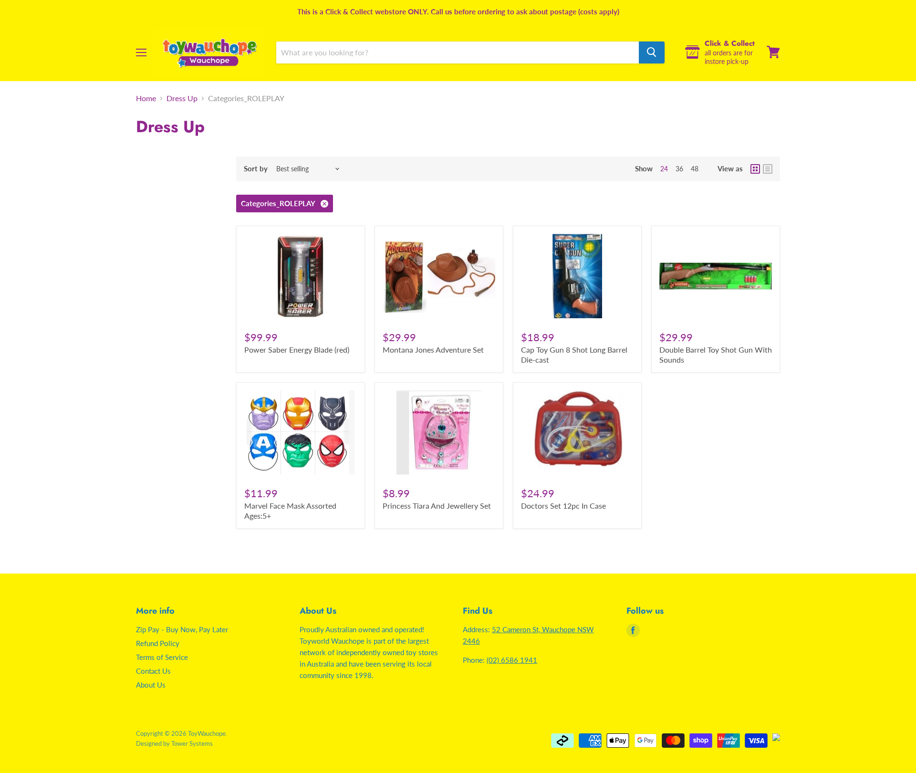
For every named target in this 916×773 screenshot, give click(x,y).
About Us (151, 684)
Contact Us (153, 671)
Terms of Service (162, 657)
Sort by (256, 169)
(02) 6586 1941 (512, 660)
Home (146, 98)
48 (694, 169)
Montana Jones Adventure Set (433, 349)
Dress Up (182, 98)
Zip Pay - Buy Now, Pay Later (182, 629)
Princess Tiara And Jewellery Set (437, 505)
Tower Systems (192, 743)
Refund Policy (157, 643)
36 (679, 169)
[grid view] (755, 169)
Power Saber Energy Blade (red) (296, 349)
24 (664, 169)
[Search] (652, 52)
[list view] (767, 169)
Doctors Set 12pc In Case (563, 505)
